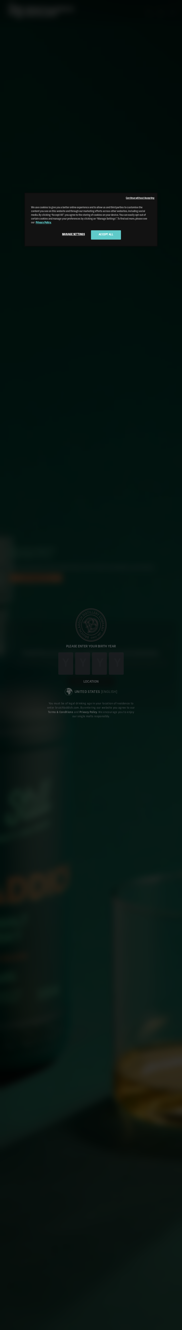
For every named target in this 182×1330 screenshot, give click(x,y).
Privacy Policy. (43, 222)
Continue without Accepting (140, 198)
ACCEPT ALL (106, 234)
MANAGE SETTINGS (73, 234)
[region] (91, 219)
